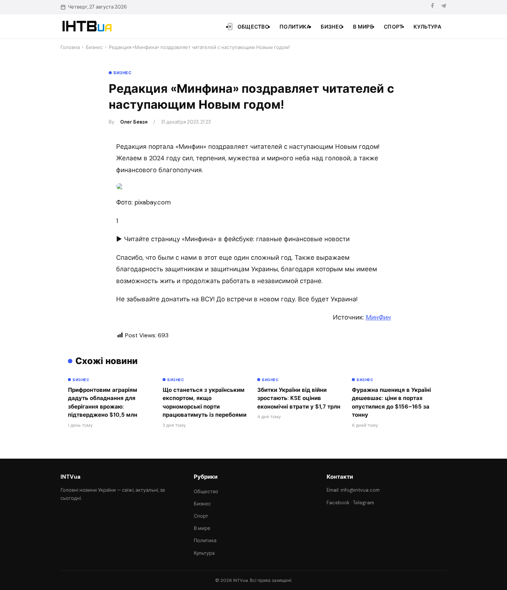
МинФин (378, 317)
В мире (363, 26)
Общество (253, 26)
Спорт (393, 26)
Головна (70, 47)
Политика (294, 26)
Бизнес (332, 26)
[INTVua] (86, 26)
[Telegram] (444, 7)
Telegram (363, 502)
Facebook (338, 502)
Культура (427, 26)
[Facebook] (432, 7)
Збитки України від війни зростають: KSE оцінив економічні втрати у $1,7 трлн (298, 398)
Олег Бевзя (133, 122)
